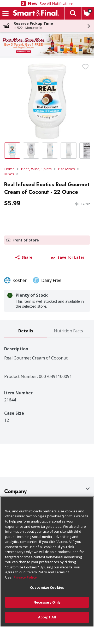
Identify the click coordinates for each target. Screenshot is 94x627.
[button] (72, 13)
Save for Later (70, 257)
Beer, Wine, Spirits (36, 168)
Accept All (47, 617)
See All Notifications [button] (57, 3)
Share (27, 257)
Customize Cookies (47, 587)
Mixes (9, 173)
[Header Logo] (35, 13)
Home (9, 168)
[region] (47, 561)
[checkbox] (85, 67)
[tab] (25, 331)
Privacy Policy (25, 577)
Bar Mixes (66, 168)
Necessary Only (47, 602)
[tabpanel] (47, 380)
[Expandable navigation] (5, 13)
